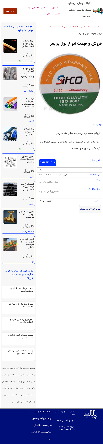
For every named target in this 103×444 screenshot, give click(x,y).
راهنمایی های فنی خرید (37, 8)
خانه (100, 27)
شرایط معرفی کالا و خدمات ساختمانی (67, 428)
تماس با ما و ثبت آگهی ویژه (65, 413)
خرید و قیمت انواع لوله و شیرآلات (55, 27)
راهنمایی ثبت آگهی (53, 14)
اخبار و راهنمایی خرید (66, 420)
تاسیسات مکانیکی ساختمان (83, 27)
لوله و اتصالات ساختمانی (90, 209)
